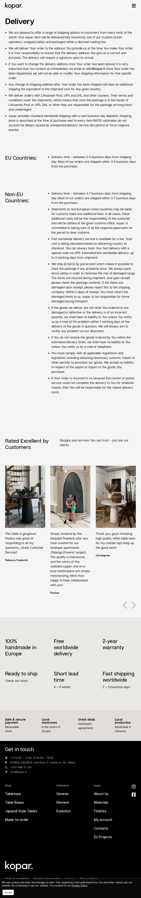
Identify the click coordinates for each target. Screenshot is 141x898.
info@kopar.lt (95, 68)
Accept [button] (8, 892)
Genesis (62, 794)
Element (62, 802)
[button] (127, 605)
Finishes (100, 811)
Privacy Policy (80, 885)
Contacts (101, 828)
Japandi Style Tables (21, 811)
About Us (101, 794)
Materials (101, 802)
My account (103, 819)
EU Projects (103, 837)
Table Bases (14, 802)
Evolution (63, 811)
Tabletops (13, 794)
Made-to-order (17, 819)
